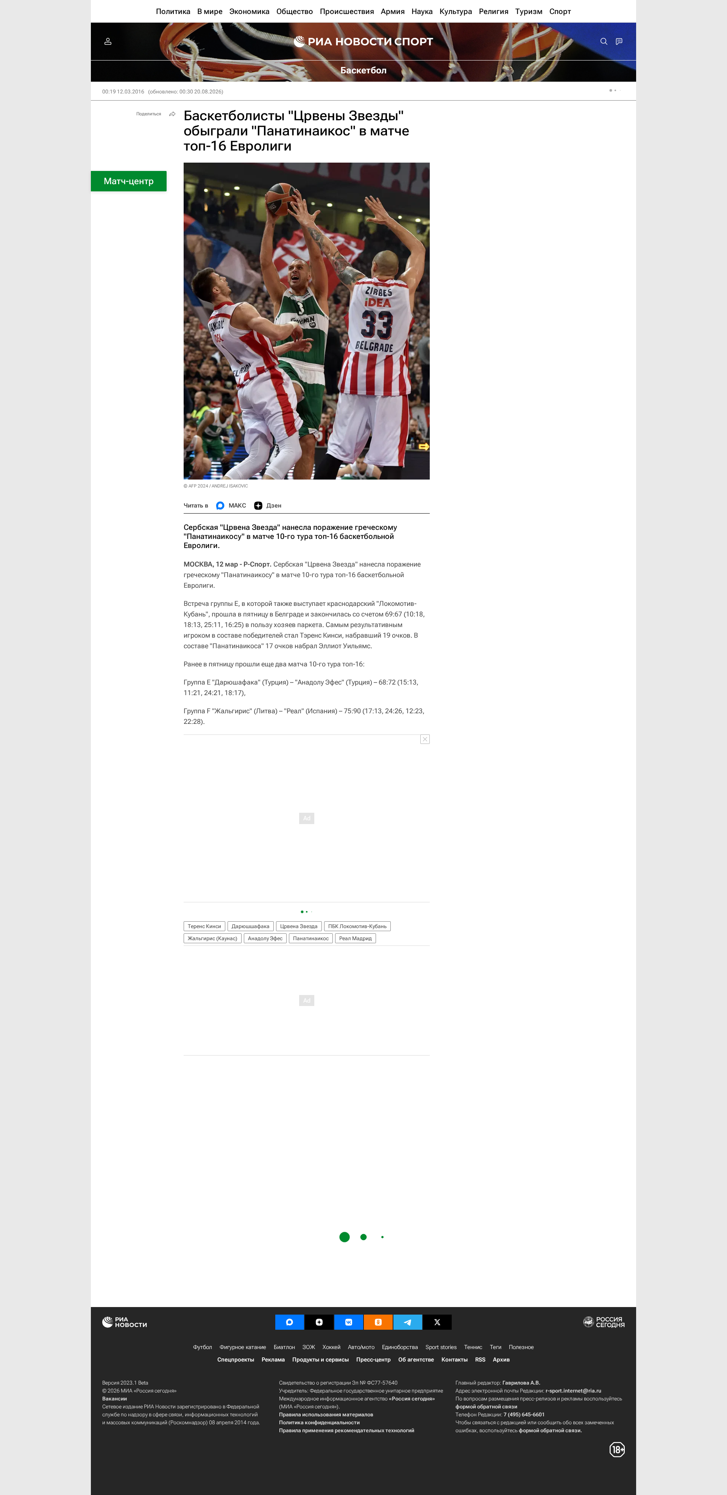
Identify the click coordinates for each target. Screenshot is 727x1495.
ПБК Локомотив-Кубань (357, 926)
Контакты (455, 1359)
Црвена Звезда (299, 926)
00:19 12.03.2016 (123, 91)
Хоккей (331, 1347)
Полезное (521, 1347)
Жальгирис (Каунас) (212, 938)
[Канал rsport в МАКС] (289, 1322)
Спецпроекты (235, 1359)
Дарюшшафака (251, 926)
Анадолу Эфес (265, 938)
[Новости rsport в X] (437, 1322)
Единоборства (400, 1347)
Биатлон (284, 1347)
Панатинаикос (311, 938)
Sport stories (441, 1347)
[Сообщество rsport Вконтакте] (348, 1322)
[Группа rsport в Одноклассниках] (378, 1322)
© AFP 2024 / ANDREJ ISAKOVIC (216, 486)
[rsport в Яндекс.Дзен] (319, 1322)
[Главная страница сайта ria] (337, 42)
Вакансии (114, 1399)
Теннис (473, 1347)
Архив (501, 1359)
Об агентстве (416, 1359)
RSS (480, 1359)
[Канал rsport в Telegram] (407, 1322)
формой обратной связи (486, 1406)
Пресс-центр (373, 1359)
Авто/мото (361, 1347)
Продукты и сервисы (320, 1359)
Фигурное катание (243, 1347)
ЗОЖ (309, 1347)
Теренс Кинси (204, 926)
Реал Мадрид (355, 938)
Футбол (202, 1347)
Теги (495, 1347)
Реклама (273, 1359)
